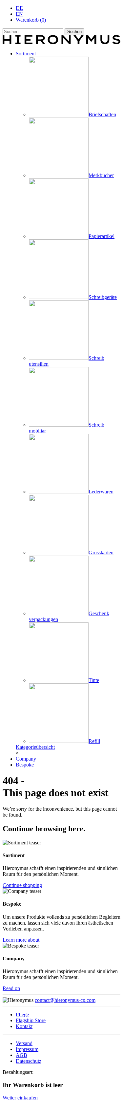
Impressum (27, 1049)
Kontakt (24, 1026)
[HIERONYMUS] (61, 42)
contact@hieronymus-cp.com (65, 1000)
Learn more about (21, 940)
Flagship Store (31, 1020)
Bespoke (25, 764)
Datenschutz (28, 1061)
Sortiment (26, 53)
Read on (11, 988)
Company (26, 759)
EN (19, 14)
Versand (24, 1043)
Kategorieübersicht (35, 747)
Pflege (22, 1014)
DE (19, 8)
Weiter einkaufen (20, 1097)
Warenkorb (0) (31, 20)
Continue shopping (22, 885)
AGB (21, 1055)
